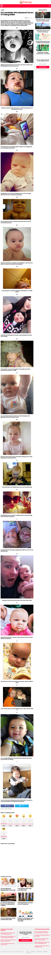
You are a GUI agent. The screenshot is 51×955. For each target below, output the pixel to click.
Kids (6, 809)
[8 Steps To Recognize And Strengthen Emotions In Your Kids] (25, 912)
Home (27, 951)
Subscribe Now (43, 67)
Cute (2, 809)
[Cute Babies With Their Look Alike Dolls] (25, 883)
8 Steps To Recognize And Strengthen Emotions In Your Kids (25, 919)
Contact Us (28, 952)
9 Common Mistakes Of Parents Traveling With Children (8, 904)
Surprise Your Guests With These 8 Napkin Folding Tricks (8, 940)
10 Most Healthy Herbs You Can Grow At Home (8, 944)
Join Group (32, 951)
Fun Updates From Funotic (7, 930)
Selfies (10, 809)
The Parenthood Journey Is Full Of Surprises (25, 903)
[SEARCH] (49, 5)
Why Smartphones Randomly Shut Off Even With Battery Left (42, 943)
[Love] (5, 879)
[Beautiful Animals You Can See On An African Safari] (42, 15)
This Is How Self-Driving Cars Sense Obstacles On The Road (41, 932)
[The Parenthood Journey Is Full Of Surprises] (25, 897)
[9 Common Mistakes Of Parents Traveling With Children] (8, 897)
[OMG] (5, 908)
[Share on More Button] (31, 805)
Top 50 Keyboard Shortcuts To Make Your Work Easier (43, 42)
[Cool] (2, 893)
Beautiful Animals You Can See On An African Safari (43, 20)
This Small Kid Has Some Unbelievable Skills (8, 918)
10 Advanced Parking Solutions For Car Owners (42, 936)
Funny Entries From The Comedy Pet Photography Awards (8, 933)
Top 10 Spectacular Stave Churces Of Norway (42, 31)
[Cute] (2, 879)
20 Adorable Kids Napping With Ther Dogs (8, 889)
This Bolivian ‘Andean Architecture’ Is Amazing (42, 53)
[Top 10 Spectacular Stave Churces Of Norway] (42, 26)
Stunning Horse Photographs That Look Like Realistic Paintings (8, 937)
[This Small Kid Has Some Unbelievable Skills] (8, 912)
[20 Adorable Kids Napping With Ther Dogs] (8, 883)
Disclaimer (45, 951)
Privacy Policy (39, 951)
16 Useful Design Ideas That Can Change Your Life (42, 946)
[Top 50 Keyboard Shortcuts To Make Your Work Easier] (42, 37)
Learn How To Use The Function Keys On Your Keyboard (42, 939)
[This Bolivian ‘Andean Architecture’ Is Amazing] (42, 48)
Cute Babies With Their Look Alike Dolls (24, 889)
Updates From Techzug (42, 929)
